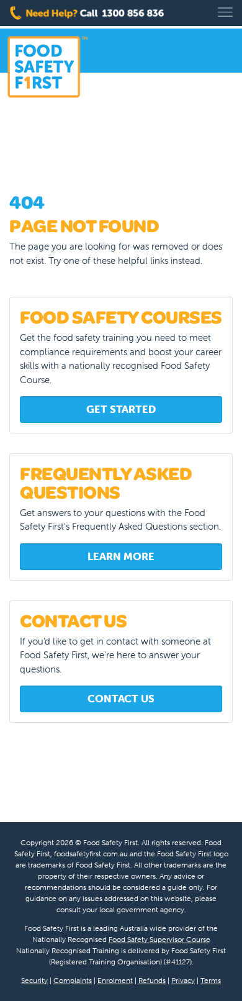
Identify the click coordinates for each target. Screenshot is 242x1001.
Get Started (121, 409)
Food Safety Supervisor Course (159, 939)
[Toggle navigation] (225, 12)
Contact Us (121, 698)
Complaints (72, 980)
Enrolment (115, 980)
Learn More (120, 556)
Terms (210, 980)
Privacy (183, 980)
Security (34, 980)
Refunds (152, 980)
